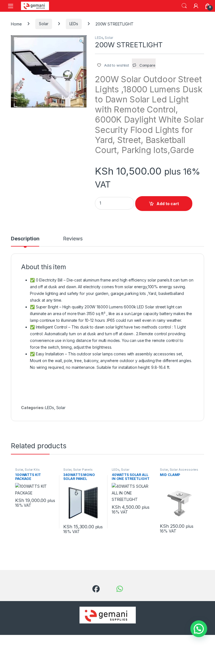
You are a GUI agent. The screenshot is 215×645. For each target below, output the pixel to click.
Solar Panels (83, 470)
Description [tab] (25, 238)
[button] (81, 41)
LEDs (73, 23)
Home (16, 23)
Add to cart (167, 203)
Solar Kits (32, 470)
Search (184, 6)
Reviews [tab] (72, 238)
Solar (43, 23)
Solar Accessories (184, 470)
